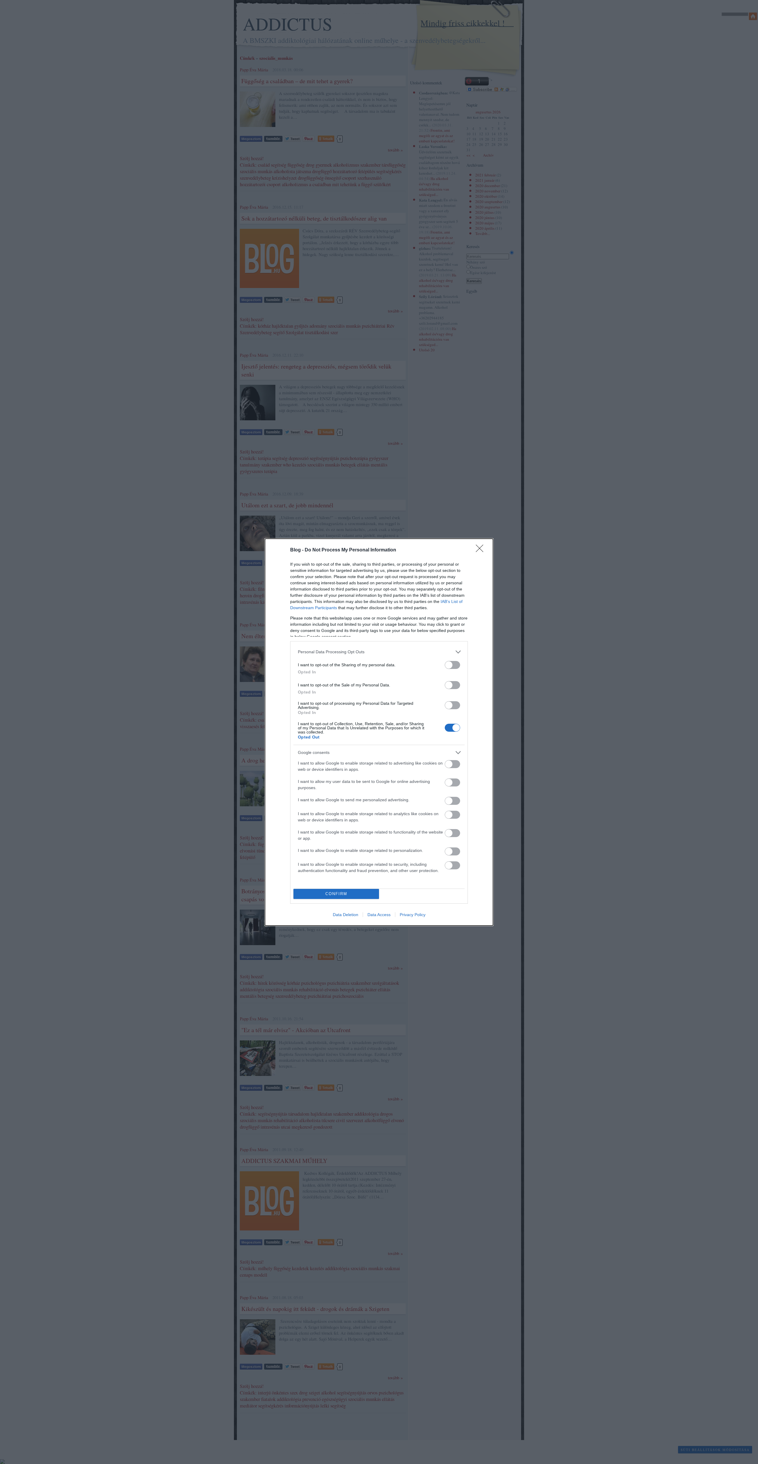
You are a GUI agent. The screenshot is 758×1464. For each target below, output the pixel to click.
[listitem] (379, 652)
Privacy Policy (412, 914)
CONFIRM (336, 894)
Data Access (379, 914)
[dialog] (379, 732)
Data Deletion (345, 914)
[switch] (452, 665)
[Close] (481, 550)
